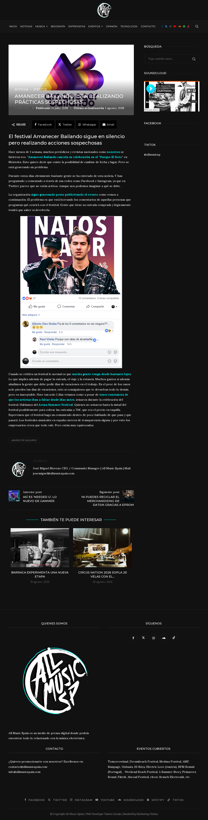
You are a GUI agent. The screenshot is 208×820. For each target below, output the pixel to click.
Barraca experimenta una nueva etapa (39, 574)
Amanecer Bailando (24, 440)
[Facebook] (162, 26)
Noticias (26, 26)
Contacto (148, 26)
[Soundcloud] (179, 26)
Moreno (23, 108)
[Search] (197, 26)
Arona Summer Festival (56, 405)
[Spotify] (184, 26)
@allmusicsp (152, 154)
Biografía (58, 26)
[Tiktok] (188, 26)
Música (40, 26)
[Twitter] (166, 26)
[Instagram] (170, 26)
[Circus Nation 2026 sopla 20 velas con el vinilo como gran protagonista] (102, 547)
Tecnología (129, 26)
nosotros (113, 152)
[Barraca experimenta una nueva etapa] (40, 547)
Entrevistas (76, 26)
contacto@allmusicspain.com (28, 767)
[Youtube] (174, 26)
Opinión (111, 26)
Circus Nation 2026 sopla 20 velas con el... (102, 574)
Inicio (13, 26)
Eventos (94, 26)
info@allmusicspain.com (24, 772)
